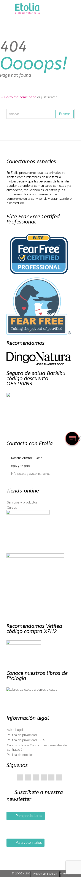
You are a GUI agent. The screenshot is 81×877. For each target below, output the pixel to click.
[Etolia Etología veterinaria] (43, 8)
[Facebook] (20, 777)
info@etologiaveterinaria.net (28, 473)
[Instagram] (59, 777)
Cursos (12, 507)
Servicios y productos (22, 502)
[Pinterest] (36, 777)
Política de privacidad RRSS (26, 740)
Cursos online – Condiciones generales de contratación (37, 747)
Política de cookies (20, 755)
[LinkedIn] (44, 777)
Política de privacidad (22, 735)
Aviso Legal (15, 729)
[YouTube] (51, 777)
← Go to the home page (18, 97)
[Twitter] (28, 777)
